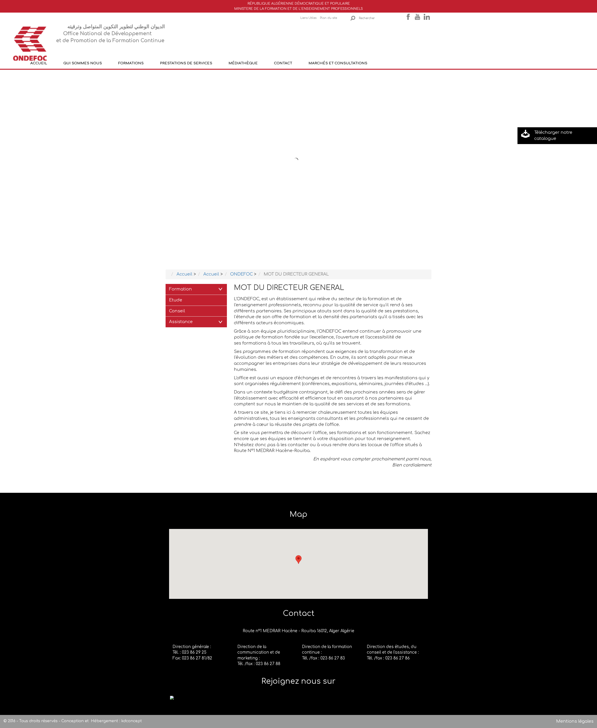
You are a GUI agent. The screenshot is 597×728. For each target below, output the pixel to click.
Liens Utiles (308, 18)
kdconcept (131, 721)
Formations (131, 63)
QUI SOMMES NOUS (82, 63)
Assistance (181, 321)
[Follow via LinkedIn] (172, 697)
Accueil (38, 63)
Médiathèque (243, 63)
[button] (298, 559)
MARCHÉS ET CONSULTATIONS (338, 63)
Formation (180, 289)
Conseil (177, 311)
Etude (175, 300)
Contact (283, 63)
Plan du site (328, 18)
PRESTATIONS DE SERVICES (186, 63)
